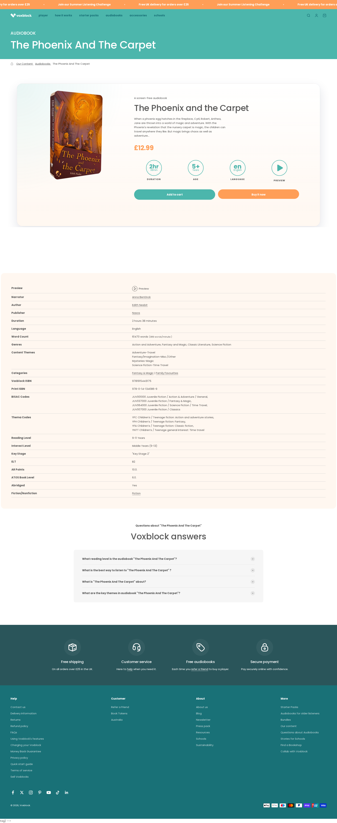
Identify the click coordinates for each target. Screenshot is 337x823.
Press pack (203, 726)
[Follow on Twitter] (21, 792)
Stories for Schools (293, 739)
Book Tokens (119, 713)
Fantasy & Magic (143, 373)
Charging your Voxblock (26, 745)
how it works (63, 15)
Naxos (136, 313)
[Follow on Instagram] (30, 792)
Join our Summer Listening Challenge (75, 4)
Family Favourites (167, 373)
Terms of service (21, 770)
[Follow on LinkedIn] (66, 792)
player (43, 15)
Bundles (286, 720)
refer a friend (199, 669)
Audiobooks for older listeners (300, 713)
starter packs (89, 15)
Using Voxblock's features (27, 739)
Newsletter (203, 720)
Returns (16, 720)
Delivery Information (24, 713)
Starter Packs (289, 707)
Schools (201, 739)
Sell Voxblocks (20, 777)
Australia (117, 720)
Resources (203, 732)
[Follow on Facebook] (13, 792)
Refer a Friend (120, 707)
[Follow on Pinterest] (39, 792)
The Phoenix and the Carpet (191, 108)
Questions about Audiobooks (300, 732)
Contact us (18, 707)
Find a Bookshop (291, 745)
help (130, 669)
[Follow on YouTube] (48, 792)
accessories (138, 15)
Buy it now (259, 194)
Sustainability (204, 745)
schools (159, 15)
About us (202, 707)
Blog (199, 713)
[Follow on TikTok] (57, 792)
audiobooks (114, 15)
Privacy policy (19, 758)
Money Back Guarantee (26, 751)
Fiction (136, 493)
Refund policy (19, 726)
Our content (289, 726)
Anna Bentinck (141, 297)
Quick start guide (22, 764)
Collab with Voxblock (294, 751)
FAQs (14, 732)
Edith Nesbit (140, 305)
